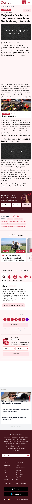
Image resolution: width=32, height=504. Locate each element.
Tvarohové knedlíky (11, 448)
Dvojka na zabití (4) (9, 116)
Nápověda (18, 477)
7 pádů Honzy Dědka (9, 443)
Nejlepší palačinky (21, 448)
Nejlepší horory (24, 437)
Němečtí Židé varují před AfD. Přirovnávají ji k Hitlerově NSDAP (14, 418)
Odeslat (26, 205)
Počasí (24, 439)
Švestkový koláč (16, 450)
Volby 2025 (17, 443)
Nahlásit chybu (7, 483)
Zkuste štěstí (15, 325)
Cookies (6, 477)
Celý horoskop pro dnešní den (13, 305)
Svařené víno (24, 443)
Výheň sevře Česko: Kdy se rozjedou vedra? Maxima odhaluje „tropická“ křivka (15, 410)
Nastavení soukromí (21, 483)
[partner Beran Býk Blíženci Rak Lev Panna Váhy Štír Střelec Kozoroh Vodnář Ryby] (22, 348)
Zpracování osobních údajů (20, 473)
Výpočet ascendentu (22, 446)
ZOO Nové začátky (17, 441)
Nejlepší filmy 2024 (15, 437)
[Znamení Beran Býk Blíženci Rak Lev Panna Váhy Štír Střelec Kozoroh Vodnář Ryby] (16, 205)
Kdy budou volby (7, 441)
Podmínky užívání (8, 472)
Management (19, 462)
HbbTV (5, 470)
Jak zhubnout (7, 437)
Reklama (6, 467)
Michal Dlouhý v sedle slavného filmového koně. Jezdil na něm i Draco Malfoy (13, 258)
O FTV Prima (7, 462)
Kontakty (18, 470)
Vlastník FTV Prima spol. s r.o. (9, 480)
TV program (8, 439)
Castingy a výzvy (20, 467)
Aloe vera (22, 445)
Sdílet (26, 11)
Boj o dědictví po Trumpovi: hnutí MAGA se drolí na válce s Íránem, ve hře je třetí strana (15, 402)
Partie (20, 439)
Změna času (15, 439)
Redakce (18, 479)
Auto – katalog (25, 441)
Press (17, 465)
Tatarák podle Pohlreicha (13, 445)
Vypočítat (16, 354)
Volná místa (7, 465)
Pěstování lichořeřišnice (11, 446)
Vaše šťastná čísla (23, 315)
